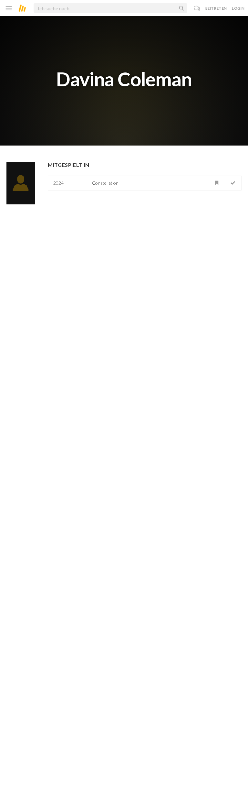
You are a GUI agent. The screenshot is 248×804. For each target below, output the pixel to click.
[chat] (197, 8)
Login (238, 8)
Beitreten (216, 8)
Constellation (105, 183)
